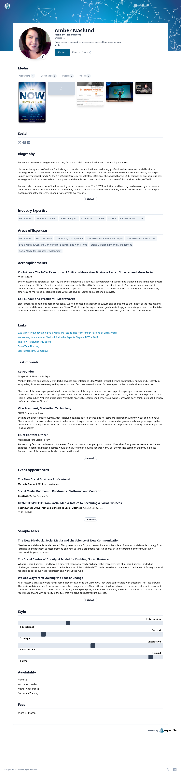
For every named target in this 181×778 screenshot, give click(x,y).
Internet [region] (112, 218)
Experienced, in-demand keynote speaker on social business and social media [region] (88, 43)
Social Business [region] (44, 238)
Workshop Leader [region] (27, 684)
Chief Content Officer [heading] (33, 435)
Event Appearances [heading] (33, 470)
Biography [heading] (26, 153)
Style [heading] (22, 611)
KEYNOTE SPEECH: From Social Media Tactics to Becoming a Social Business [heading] (70, 503)
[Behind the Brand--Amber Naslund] (143, 88)
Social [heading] (22, 133)
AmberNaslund (74, 30)
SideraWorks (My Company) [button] (33, 350)
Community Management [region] (69, 238)
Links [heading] (22, 325)
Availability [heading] (27, 672)
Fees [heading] (21, 704)
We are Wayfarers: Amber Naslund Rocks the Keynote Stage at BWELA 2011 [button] (58, 337)
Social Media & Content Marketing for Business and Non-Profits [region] (53, 244)
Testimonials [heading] (28, 362)
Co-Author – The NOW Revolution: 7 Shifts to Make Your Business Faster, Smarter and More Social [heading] (86, 272)
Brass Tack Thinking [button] (28, 346)
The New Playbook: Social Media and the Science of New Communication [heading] (68, 540)
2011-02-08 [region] (26, 277)
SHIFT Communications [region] (30, 413)
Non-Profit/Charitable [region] (92, 218)
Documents (48, 75)
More (74, 52)
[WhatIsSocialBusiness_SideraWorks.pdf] (61, 88)
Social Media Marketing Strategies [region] (104, 238)
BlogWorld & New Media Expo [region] (34, 376)
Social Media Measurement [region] (141, 238)
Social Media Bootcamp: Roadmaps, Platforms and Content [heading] (59, 491)
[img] (90, 623)
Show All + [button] (90, 198)
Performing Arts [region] (69, 218)
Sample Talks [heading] (28, 531)
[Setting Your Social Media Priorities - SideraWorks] (90, 94)
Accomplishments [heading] (32, 263)
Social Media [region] (26, 218)
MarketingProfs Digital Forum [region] (34, 439)
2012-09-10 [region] (26, 512)
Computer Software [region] (46, 218)
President (68, 34)
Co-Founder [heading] (26, 371)
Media (23, 68)
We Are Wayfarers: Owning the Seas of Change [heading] (50, 578)
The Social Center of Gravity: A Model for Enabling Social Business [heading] (63, 559)
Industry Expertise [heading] (32, 210)
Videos (84, 75)
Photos (67, 75)
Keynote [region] (22, 679)
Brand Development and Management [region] (111, 244)
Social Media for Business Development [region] (40, 250)
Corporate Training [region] (28, 693)
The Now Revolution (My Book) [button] (34, 341)
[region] (90, 37)
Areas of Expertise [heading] (32, 230)
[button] (19, 142)
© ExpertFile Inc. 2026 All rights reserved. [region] (21, 769)
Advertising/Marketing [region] (132, 218)
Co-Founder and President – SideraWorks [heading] (46, 299)
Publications (26, 75)
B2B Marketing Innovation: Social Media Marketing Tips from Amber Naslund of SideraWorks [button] (68, 332)
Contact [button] (62, 52)
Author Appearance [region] (28, 688)
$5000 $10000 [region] (26, 713)
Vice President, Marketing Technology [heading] (44, 408)
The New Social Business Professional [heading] (44, 479)
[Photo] (119, 92)
